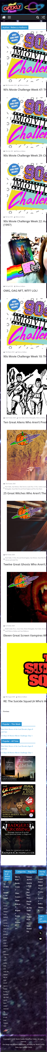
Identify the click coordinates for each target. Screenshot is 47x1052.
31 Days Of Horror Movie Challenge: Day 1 (17, 736)
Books (17, 883)
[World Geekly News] (23, 2)
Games (17, 897)
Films (17, 893)
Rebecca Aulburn (24, 85)
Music (17, 900)
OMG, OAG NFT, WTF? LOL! (20, 290)
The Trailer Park (29, 916)
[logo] (6, 1030)
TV (16, 929)
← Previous (5, 711)
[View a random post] (43, 17)
